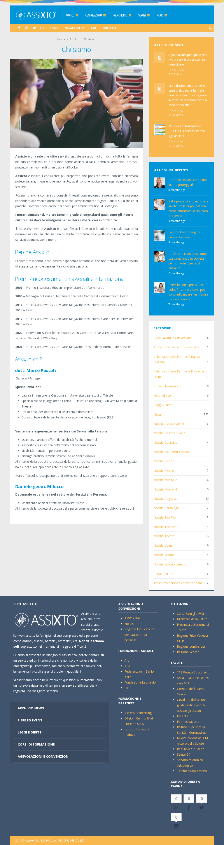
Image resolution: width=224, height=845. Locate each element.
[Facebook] (19, 28)
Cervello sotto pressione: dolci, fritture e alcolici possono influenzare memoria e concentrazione (188, 292)
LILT (127, 688)
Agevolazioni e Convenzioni (173, 338)
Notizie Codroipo (166, 442)
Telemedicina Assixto (192, 771)
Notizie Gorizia (164, 461)
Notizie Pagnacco (166, 498)
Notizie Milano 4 (165, 489)
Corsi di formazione (167, 386)
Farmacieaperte (188, 721)
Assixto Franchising (138, 713)
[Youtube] (42, 28)
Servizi (142, 15)
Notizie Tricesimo (166, 527)
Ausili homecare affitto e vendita (177, 347)
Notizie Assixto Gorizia (170, 424)
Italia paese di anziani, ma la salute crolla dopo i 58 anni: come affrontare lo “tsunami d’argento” (188, 208)
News (160, 15)
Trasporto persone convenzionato (178, 583)
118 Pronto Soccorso (192, 672)
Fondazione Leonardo (140, 682)
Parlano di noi (163, 574)
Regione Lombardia (191, 646)
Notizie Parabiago (166, 508)
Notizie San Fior (165, 517)
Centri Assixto (93, 15)
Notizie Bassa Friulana (169, 433)
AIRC (127, 666)
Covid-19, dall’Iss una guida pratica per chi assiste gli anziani (191, 705)
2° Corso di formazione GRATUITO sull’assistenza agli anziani (186, 131)
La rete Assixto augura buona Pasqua (184, 234)
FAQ (93, 28)
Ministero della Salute (192, 619)
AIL (126, 660)
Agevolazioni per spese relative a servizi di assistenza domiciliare (188, 59)
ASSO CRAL (132, 618)
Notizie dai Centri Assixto (171, 452)
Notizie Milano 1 (165, 470)
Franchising (120, 15)
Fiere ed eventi (164, 395)
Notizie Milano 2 (165, 480)
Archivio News (31, 708)
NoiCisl (129, 624)
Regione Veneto (188, 652)
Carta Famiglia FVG (190, 613)
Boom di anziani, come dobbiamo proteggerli (188, 182)
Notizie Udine (163, 545)
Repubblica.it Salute (190, 749)
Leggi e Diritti (163, 405)
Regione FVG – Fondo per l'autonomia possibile (139, 634)
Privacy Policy (74, 28)
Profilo (70, 15)
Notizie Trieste (164, 536)
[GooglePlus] (27, 28)
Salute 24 (183, 754)
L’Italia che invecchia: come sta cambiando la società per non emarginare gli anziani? (187, 261)
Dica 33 (182, 716)
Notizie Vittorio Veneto (170, 564)
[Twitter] (34, 28)
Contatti (109, 28)
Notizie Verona (164, 555)
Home (54, 28)
